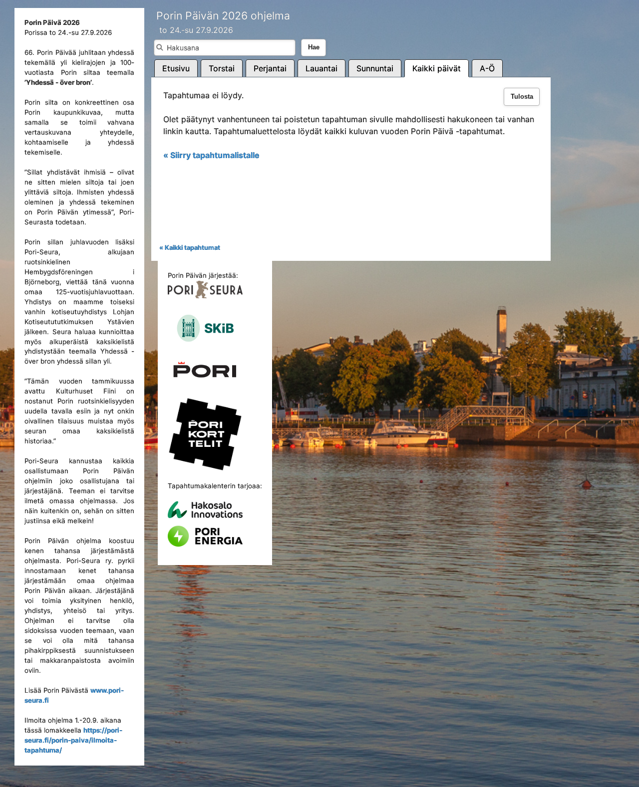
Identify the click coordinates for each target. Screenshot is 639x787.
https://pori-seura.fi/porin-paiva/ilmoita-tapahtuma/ (73, 740)
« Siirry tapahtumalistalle (211, 155)
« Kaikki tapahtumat (189, 247)
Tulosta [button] (522, 96)
